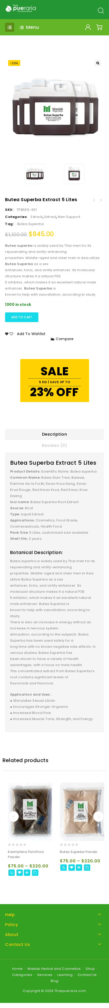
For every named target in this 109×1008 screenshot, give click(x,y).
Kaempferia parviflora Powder (94, 200)
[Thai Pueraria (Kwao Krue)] (21, 7)
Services (44, 974)
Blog (55, 980)
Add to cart (21, 317)
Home (17, 968)
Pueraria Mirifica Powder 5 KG (100, 200)
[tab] (54, 434)
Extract (37, 216)
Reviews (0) (54, 445)
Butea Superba (30, 224)
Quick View (27, 872)
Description (54, 434)
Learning (64, 974)
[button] (98, 63)
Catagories (22, 974)
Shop (90, 968)
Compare (65, 338)
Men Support (69, 216)
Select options (11, 872)
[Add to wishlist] (19, 872)
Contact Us (87, 974)
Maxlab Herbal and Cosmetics (54, 968)
